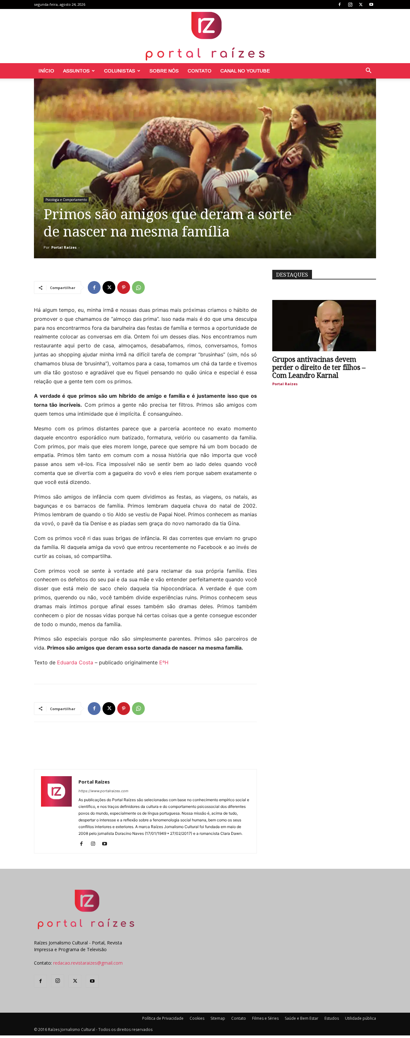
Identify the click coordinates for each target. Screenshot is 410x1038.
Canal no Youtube (245, 70)
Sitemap (217, 1018)
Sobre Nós (164, 70)
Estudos (331, 1018)
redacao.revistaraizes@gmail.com (88, 963)
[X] (360, 4)
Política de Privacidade (163, 1018)
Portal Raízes (64, 247)
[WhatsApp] (138, 287)
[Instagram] (350, 4)
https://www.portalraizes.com (103, 791)
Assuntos (76, 70)
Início (46, 70)
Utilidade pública (360, 1018)
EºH (163, 662)
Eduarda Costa (75, 662)
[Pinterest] (123, 287)
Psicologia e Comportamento (66, 199)
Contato (199, 70)
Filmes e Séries (265, 1018)
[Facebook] (339, 4)
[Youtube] (371, 4)
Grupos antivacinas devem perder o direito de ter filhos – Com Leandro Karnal (318, 367)
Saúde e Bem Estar (301, 1018)
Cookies (197, 1018)
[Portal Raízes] (205, 36)
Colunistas (119, 70)
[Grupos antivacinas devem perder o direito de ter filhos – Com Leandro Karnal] (324, 325)
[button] (368, 71)
